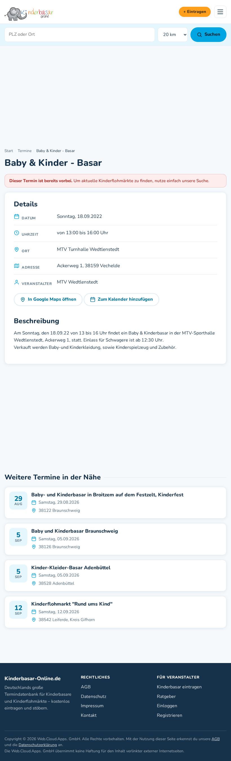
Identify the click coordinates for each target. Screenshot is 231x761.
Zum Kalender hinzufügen (125, 299)
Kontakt (89, 715)
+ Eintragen (194, 11)
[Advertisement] (115, 97)
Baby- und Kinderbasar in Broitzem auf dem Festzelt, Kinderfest (107, 495)
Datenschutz (93, 696)
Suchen (212, 34)
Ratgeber (166, 696)
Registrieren (169, 715)
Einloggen (167, 706)
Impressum (92, 706)
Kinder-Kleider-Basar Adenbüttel (70, 567)
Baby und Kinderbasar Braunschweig (74, 531)
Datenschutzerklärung (38, 744)
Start (9, 150)
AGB (86, 687)
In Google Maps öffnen (52, 299)
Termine (25, 150)
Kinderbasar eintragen (179, 687)
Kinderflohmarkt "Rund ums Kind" (71, 604)
